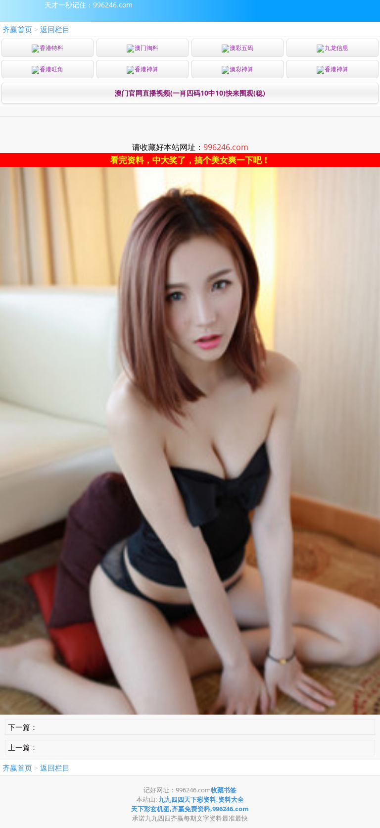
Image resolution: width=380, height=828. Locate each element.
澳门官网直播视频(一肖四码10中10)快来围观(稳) (190, 93)
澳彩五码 (241, 48)
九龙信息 (336, 48)
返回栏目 (55, 29)
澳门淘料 (146, 48)
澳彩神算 (241, 69)
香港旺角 (51, 69)
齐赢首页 (17, 29)
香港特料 (51, 48)
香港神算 (146, 69)
